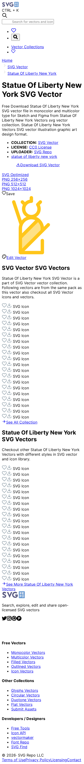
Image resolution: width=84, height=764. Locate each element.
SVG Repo (43, 151)
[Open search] (15, 37)
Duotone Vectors (26, 699)
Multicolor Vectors (27, 657)
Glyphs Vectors (24, 690)
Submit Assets (23, 709)
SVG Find (19, 746)
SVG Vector (48, 142)
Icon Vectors (22, 671)
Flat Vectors (21, 704)
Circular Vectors (25, 695)
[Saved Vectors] (13, 31)
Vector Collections (27, 46)
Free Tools (20, 728)
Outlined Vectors (26, 666)
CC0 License (40, 147)
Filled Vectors (23, 661)
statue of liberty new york (34, 156)
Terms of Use (13, 759)
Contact (74, 759)
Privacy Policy (37, 759)
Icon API (18, 732)
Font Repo (20, 742)
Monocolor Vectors (28, 652)
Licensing (58, 759)
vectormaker (22, 737)
